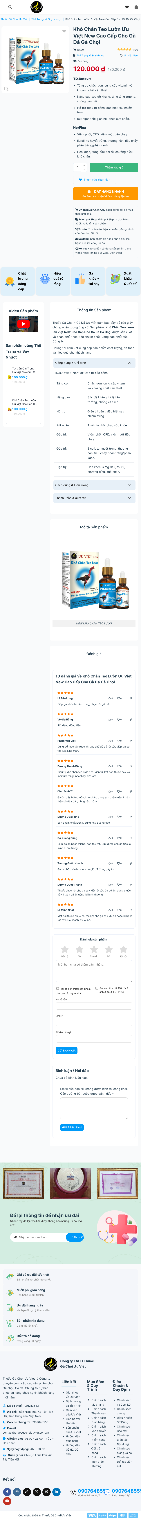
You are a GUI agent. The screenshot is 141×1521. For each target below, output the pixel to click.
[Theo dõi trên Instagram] (17, 1492)
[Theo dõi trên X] (37, 1492)
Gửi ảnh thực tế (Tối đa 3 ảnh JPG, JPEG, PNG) (114, 990)
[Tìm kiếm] (10, 7)
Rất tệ (64, 956)
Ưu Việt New (131, 55)
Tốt (109, 956)
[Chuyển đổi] (129, 363)
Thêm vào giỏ (114, 167)
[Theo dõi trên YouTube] (7, 1501)
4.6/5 (135, 49)
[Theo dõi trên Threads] (46, 1492)
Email (60, 1015)
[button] (4, 7)
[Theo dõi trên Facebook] (7, 1492)
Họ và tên (62, 999)
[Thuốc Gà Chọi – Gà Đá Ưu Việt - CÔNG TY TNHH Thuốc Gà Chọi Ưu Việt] (36, 7)
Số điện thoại (63, 1032)
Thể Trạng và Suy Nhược (46, 19)
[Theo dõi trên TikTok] (27, 1492)
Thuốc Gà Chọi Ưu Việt (14, 19)
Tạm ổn (94, 956)
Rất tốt (123, 956)
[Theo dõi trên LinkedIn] (56, 1492)
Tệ (79, 956)
